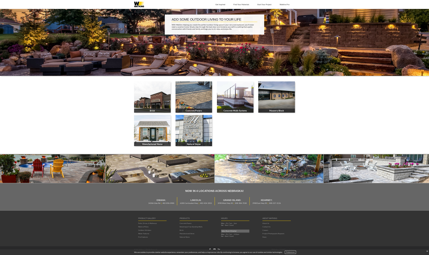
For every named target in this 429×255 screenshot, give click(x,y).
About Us (265, 223)
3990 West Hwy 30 (225, 203)
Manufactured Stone (187, 233)
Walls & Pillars (143, 227)
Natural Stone (185, 237)
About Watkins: (269, 218)
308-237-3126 (275, 203)
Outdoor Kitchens (144, 230)
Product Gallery (147, 218)
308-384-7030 (241, 203)
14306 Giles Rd (154, 203)
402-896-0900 (168, 203)
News (264, 237)
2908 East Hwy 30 (259, 203)
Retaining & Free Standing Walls (191, 227)
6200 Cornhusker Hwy (189, 203)
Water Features (143, 233)
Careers (265, 230)
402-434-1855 (206, 203)
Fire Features (143, 237)
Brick (181, 230)
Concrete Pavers (186, 223)
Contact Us (266, 227)
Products (185, 218)
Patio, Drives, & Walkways (147, 223)
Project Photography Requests (273, 233)
